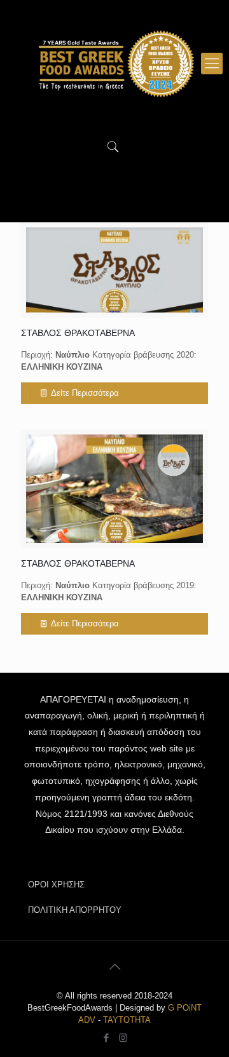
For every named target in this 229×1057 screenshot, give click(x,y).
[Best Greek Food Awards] (114, 63)
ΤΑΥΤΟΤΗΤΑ (127, 1020)
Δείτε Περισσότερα (85, 393)
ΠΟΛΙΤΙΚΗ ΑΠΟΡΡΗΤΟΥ (74, 910)
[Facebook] (106, 1037)
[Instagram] (123, 1037)
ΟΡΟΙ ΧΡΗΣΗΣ (56, 884)
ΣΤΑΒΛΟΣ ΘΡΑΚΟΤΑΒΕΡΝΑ (78, 333)
